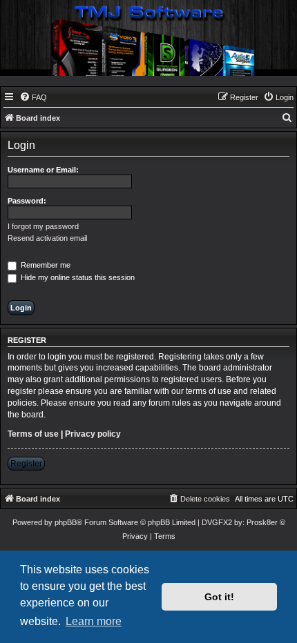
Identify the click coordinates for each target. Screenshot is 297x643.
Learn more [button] (94, 621)
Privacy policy (93, 434)
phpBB (66, 522)
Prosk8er (262, 522)
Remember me (44, 265)
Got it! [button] (219, 596)
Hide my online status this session (77, 277)
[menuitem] (33, 97)
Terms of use (33, 434)
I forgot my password (43, 226)
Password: (27, 201)
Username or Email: (43, 170)
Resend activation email (47, 238)
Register (26, 463)
